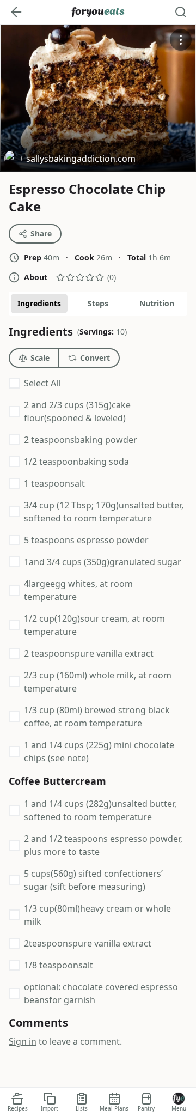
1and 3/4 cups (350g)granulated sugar (102, 562)
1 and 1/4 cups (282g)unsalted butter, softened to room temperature (100, 810)
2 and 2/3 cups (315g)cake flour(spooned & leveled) (77, 411)
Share (41, 233)
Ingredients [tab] (39, 303)
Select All (42, 383)
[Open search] (180, 12)
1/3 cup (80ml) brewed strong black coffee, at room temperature (97, 716)
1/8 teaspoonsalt (58, 965)
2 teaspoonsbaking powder (80, 440)
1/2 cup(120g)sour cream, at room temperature (94, 625)
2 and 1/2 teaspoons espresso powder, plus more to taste (103, 845)
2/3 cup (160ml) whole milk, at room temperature (97, 681)
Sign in (22, 1041)
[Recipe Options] (181, 40)
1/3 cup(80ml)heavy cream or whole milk (97, 914)
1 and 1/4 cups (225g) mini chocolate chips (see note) (99, 751)
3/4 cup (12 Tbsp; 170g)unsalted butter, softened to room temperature (103, 511)
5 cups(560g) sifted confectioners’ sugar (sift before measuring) (93, 880)
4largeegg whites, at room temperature (78, 590)
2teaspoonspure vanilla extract (87, 943)
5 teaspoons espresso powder (86, 540)
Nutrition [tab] (156, 303)
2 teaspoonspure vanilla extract (89, 653)
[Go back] (16, 12)
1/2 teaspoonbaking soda (76, 462)
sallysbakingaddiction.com (70, 160)
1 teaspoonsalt (54, 483)
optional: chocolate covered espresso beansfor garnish (101, 993)
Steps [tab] (98, 303)
